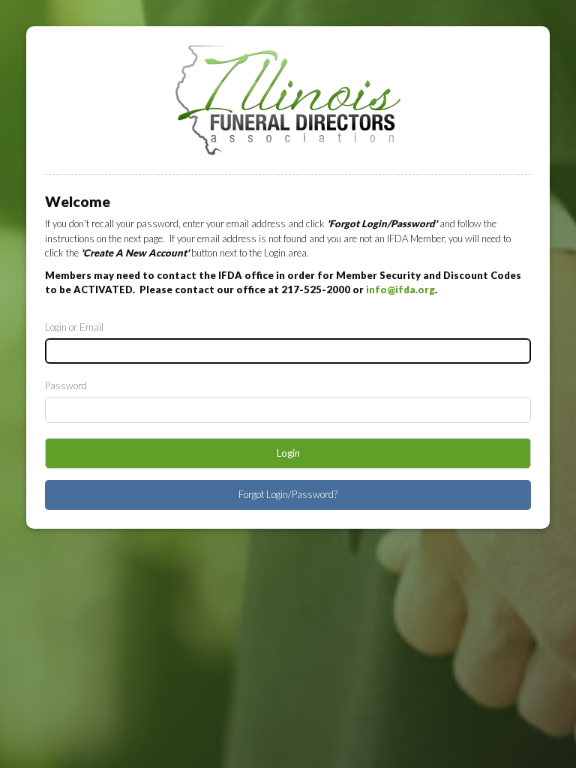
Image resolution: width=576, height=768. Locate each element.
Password (66, 386)
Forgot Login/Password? (288, 494)
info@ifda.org (400, 290)
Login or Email (74, 327)
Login (288, 453)
